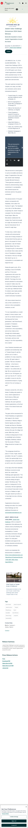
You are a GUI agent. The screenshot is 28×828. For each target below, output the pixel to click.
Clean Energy (8, 615)
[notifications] (22, 3)
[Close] (26, 806)
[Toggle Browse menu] (22, 9)
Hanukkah (8, 612)
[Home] (7, 3)
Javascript (5, 668)
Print (3, 659)
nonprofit (16, 615)
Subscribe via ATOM (7, 665)
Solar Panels (8, 604)
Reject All (14, 821)
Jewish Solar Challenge (15, 47)
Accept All (14, 825)
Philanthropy (8, 610)
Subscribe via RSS (7, 663)
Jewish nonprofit (17, 604)
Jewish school (9, 607)
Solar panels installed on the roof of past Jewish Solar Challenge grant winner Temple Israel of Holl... (13, 591)
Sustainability (8, 618)
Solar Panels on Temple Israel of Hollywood (12, 585)
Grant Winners (15, 612)
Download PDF (6, 661)
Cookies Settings (14, 816)
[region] (14, 816)
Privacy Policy (5, 813)
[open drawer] (25, 3)
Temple (16, 607)
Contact (7, 630)
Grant (15, 610)
